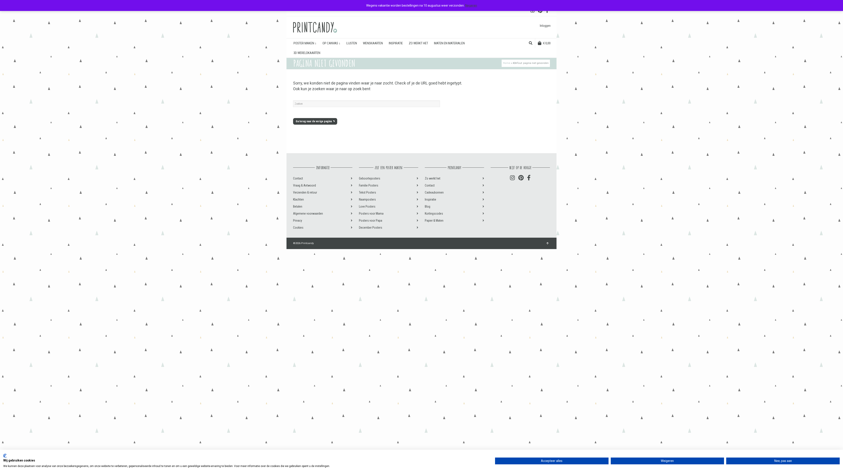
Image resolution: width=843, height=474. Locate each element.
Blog (427, 206)
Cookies (298, 227)
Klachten (298, 199)
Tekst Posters (367, 192)
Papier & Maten (434, 220)
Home (506, 63)
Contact (298, 178)
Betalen (297, 206)
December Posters (370, 227)
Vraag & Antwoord (304, 185)
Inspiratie (430, 199)
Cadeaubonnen (434, 192)
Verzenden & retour (305, 192)
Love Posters (367, 206)
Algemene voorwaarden (308, 213)
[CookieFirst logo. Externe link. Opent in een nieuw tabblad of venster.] (5, 456)
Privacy (297, 220)
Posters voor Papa (370, 220)
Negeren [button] (471, 5)
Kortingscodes (434, 213)
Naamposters (367, 199)
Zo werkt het (432, 178)
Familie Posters (368, 185)
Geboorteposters (369, 178)
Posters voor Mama (371, 213)
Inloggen (545, 25)
